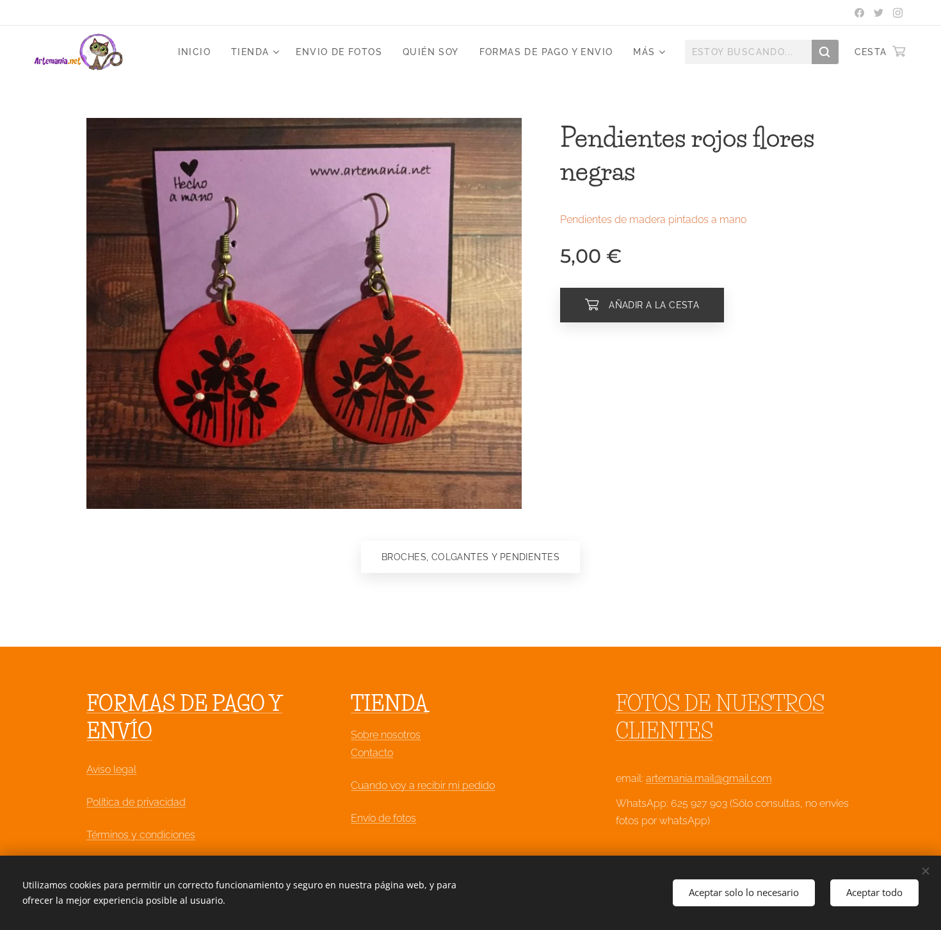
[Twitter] (879, 13)
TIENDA (389, 703)
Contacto (372, 753)
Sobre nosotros (386, 735)
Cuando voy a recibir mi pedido (423, 785)
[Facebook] (859, 13)
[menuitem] (198, 52)
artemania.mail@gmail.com (709, 778)
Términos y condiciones (140, 835)
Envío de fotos (383, 818)
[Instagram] (898, 13)
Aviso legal (111, 769)
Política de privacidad (136, 802)
